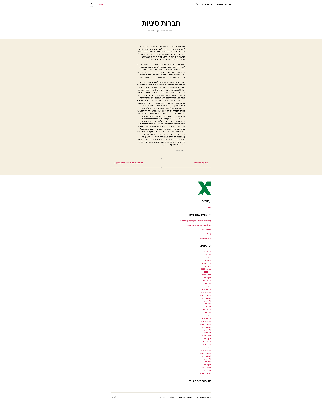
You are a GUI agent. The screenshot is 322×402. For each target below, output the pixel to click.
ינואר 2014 (207, 344)
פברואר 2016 (206, 281)
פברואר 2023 (206, 252)
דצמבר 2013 (206, 347)
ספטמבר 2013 (205, 353)
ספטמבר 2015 (205, 295)
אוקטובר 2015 (205, 292)
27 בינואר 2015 (152, 31)
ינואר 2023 (207, 255)
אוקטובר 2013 (205, 350)
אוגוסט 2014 (206, 327)
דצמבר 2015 (206, 286)
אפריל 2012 (206, 370)
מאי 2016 (207, 272)
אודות (101, 4)
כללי (161, 16)
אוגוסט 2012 (206, 368)
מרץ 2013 (207, 365)
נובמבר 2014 (206, 318)
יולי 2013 (207, 359)
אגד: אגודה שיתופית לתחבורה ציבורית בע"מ (213, 4)
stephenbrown (165, 31)
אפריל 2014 (206, 336)
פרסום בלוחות (205, 238)
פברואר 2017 (206, 269)
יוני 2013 (208, 362)
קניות (209, 234)
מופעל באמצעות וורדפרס (167, 397)
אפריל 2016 (206, 275)
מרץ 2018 (207, 260)
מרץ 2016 (207, 278)
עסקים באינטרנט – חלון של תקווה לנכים (195, 221)
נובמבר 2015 (206, 289)
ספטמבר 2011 (205, 373)
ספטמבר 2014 (205, 324)
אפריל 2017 (206, 263)
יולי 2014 (207, 330)
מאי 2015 (207, 307)
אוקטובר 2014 (205, 321)
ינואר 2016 (207, 284)
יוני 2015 (208, 304)
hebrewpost (179, 150)
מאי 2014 (207, 333)
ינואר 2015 (207, 313)
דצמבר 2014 (206, 315)
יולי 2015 (207, 301)
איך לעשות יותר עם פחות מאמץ (199, 225)
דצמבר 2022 (206, 257)
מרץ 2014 (207, 339)
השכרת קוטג (206, 229)
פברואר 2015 (206, 310)
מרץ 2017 (207, 266)
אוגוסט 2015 (206, 298)
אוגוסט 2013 (206, 356)
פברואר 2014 (206, 342)
